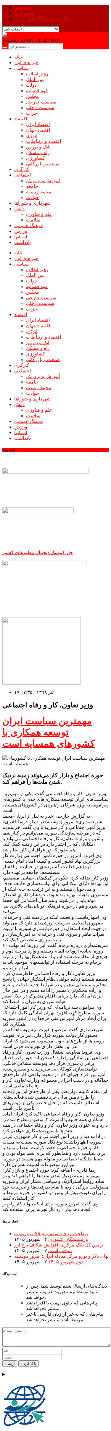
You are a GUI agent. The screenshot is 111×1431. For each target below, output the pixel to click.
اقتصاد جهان (38, 129)
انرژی (31, 135)
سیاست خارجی (41, 101)
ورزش (20, 231)
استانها (20, 236)
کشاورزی (35, 158)
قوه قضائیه (37, 90)
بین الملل (35, 79)
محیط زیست (38, 191)
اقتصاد (20, 118)
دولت (31, 85)
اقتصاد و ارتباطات (43, 141)
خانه (18, 56)
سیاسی (21, 68)
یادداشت (22, 242)
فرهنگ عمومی (28, 225)
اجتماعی (22, 174)
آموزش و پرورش (43, 180)
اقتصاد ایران (38, 124)
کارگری (21, 169)
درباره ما (22, 7)
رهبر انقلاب (37, 73)
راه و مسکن (38, 152)
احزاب (32, 113)
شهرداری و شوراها (32, 203)
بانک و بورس (38, 146)
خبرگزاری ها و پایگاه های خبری (44, 18)
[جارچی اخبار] (16, 34)
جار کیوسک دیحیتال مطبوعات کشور (37, 552)
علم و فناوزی (39, 214)
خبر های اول (26, 62)
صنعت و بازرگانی (43, 163)
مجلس (32, 96)
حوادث (32, 197)
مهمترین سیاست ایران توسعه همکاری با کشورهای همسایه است (48, 732)
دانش (19, 208)
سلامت (33, 219)
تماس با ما (24, 13)
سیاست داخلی (40, 107)
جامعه (32, 186)
